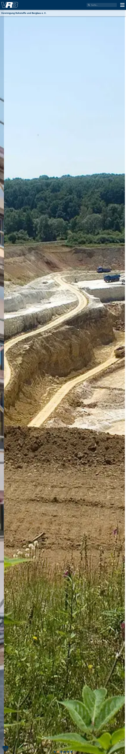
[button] (55, 752)
